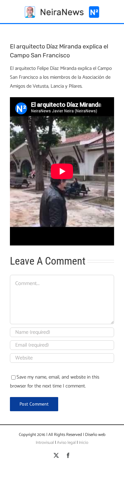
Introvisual (45, 442)
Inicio (83, 442)
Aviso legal (66, 442)
